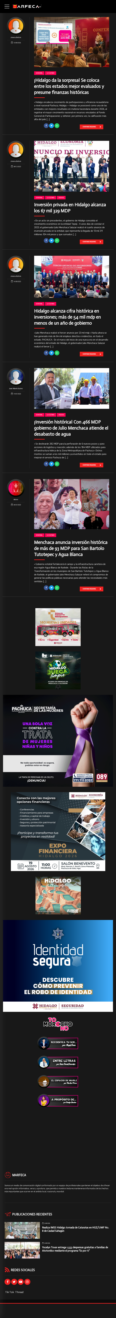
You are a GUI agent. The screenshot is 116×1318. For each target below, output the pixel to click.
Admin (16, 500)
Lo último (50, 73)
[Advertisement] (58, 1134)
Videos (61, 198)
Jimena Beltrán (16, 37)
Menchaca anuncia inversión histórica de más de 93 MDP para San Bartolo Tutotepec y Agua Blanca (71, 548)
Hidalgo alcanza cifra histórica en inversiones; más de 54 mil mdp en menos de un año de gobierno (67, 317)
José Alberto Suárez (16, 389)
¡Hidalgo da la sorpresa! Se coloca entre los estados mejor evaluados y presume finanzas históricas (69, 86)
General (39, 73)
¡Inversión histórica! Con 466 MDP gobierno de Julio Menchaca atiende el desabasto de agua (71, 428)
